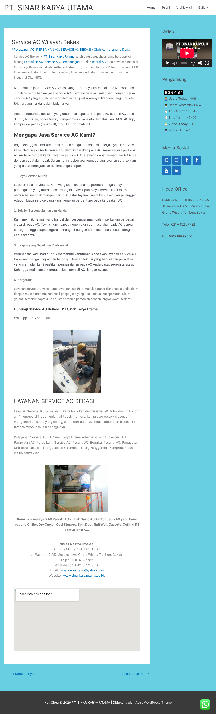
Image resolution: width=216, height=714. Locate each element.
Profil (166, 7)
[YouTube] (166, 170)
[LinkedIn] (176, 170)
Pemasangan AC (73, 62)
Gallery (203, 7)
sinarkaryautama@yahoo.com (82, 570)
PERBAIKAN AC (47, 50)
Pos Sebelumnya (19, 674)
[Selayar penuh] (207, 63)
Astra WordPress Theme (153, 702)
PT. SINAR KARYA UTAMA (48, 7)
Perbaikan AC (33, 62)
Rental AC (99, 62)
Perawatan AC (24, 50)
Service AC (52, 62)
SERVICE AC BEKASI (76, 50)
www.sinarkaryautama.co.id (83, 576)
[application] (187, 53)
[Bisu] (200, 63)
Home (151, 7)
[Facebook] (186, 160)
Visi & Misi (184, 7)
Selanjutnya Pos (135, 674)
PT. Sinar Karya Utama (58, 57)
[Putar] (168, 63)
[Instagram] (166, 160)
